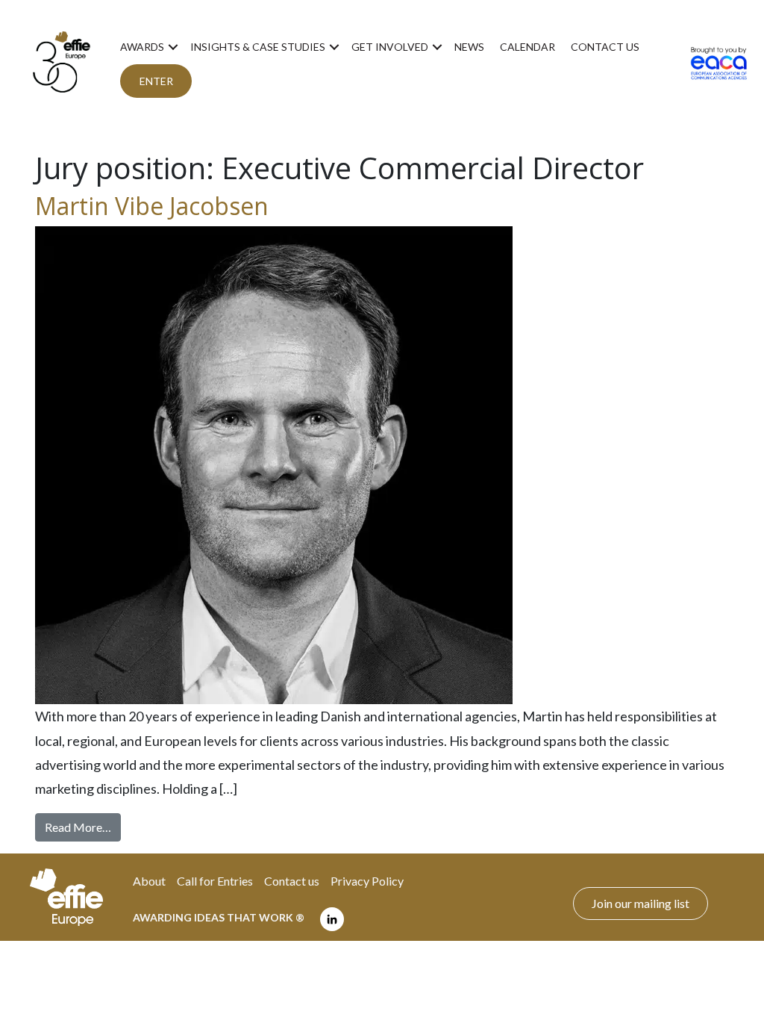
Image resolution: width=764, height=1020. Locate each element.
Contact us (605, 46)
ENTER (156, 81)
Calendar (527, 46)
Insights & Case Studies (257, 46)
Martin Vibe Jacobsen (152, 206)
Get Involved (389, 46)
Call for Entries (215, 881)
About (149, 881)
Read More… (83, 826)
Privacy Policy (367, 881)
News (469, 46)
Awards (142, 46)
